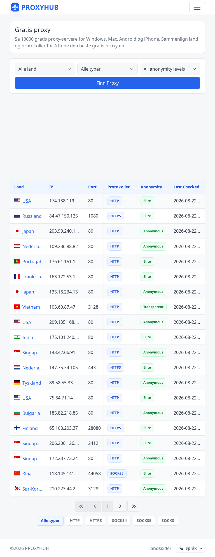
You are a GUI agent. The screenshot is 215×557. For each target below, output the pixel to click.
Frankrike (32, 277)
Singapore (32, 353)
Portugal (31, 261)
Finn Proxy (108, 83)
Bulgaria (31, 413)
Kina (27, 474)
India (27, 337)
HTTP (75, 520)
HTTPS (96, 520)
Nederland (32, 246)
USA (26, 201)
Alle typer (50, 520)
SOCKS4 (119, 520)
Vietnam (31, 307)
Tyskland (31, 383)
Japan (28, 231)
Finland (30, 428)
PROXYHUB (37, 548)
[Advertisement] (107, 137)
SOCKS (168, 520)
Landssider (160, 548)
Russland (32, 216)
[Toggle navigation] (197, 7)
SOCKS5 (144, 520)
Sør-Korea (32, 489)
